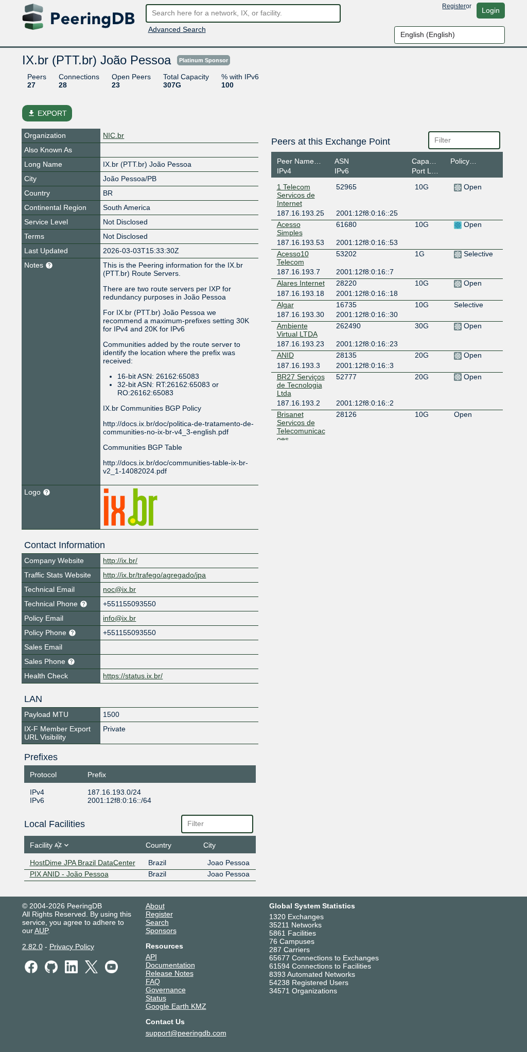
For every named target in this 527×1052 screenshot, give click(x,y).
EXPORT (47, 113)
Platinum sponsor (203, 60)
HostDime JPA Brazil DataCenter (82, 862)
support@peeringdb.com (186, 1033)
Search (157, 922)
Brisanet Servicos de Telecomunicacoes (301, 426)
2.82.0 (32, 946)
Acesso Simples (290, 228)
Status (156, 998)
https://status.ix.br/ (133, 676)
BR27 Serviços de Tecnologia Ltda (301, 385)
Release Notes (170, 973)
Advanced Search (177, 29)
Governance (166, 990)
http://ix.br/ (120, 560)
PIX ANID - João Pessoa (69, 874)
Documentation (170, 965)
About (155, 906)
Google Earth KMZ (176, 1006)
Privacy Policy (71, 946)
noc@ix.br (119, 589)
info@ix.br (119, 618)
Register (454, 6)
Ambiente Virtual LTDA (297, 330)
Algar (285, 305)
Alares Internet (301, 283)
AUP (41, 930)
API (151, 957)
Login (491, 10)
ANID (285, 355)
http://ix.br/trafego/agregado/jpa (154, 575)
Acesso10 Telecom (293, 258)
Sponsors (161, 930)
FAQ (153, 981)
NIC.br (113, 135)
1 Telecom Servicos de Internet (296, 195)
